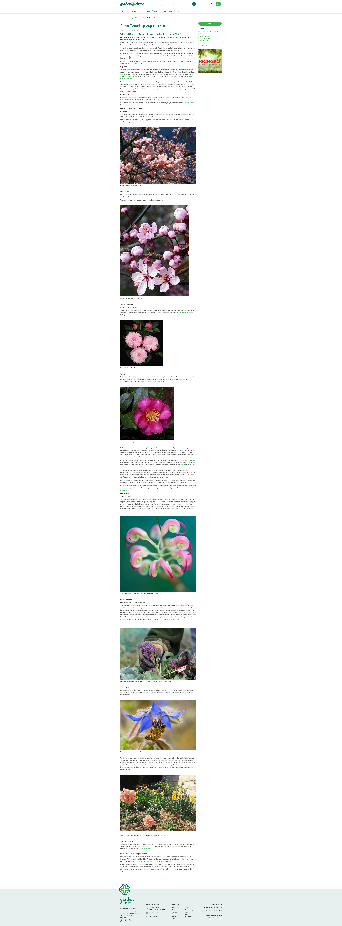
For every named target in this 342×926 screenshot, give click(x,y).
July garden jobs (203, 40)
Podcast (162, 11)
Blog (123, 11)
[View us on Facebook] (125, 920)
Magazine (146, 11)
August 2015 (134, 18)
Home (122, 18)
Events (177, 11)
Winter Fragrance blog (127, 99)
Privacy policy (189, 910)
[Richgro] (210, 61)
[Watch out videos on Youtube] (129, 920)
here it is (185, 859)
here (166, 477)
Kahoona (183, 465)
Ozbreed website (188, 103)
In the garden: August (204, 38)
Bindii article (133, 76)
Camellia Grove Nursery (186, 313)
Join (218, 4)
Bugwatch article (139, 457)
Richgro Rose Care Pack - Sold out (207, 36)
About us (187, 907)
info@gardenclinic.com (155, 913)
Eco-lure (158, 84)
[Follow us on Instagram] (121, 920)
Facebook (204, 45)
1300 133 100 (153, 916)
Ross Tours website (146, 849)
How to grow (133, 11)
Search (195, 4)
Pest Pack (201, 35)
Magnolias (192, 460)
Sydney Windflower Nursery (162, 499)
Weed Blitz (123, 74)
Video (154, 11)
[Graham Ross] (132, 4)
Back (210, 23)
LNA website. (124, 490)
